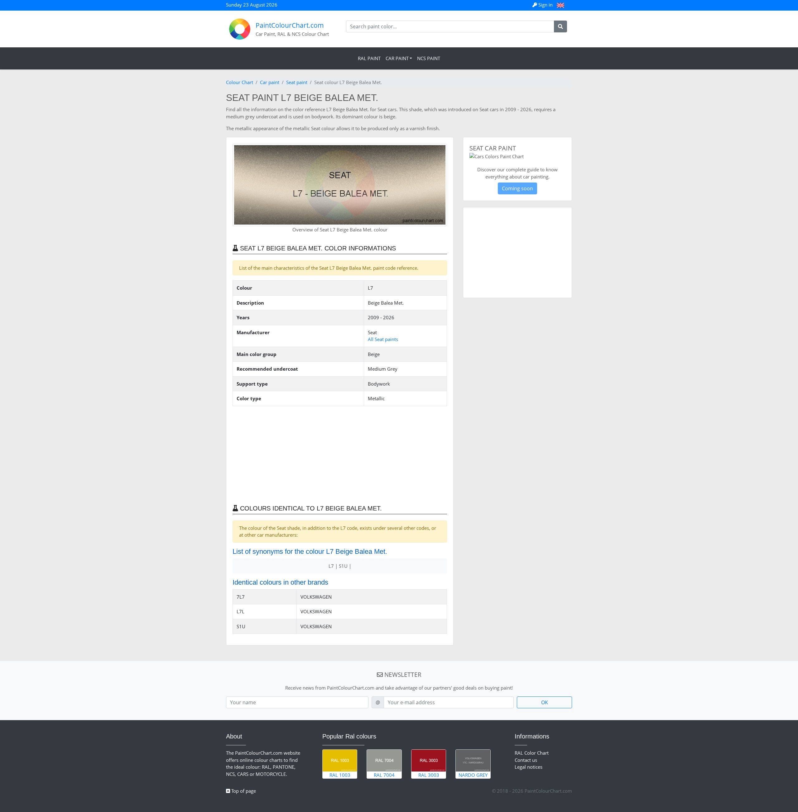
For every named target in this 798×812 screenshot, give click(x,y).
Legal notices (528, 767)
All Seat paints (383, 339)
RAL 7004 (384, 775)
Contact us (526, 760)
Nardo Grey (473, 775)
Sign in (545, 5)
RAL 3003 (428, 775)
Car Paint (397, 58)
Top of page (243, 791)
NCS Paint (428, 58)
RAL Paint (369, 58)
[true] (560, 26)
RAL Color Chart (532, 753)
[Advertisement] (340, 454)
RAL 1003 (339, 775)
